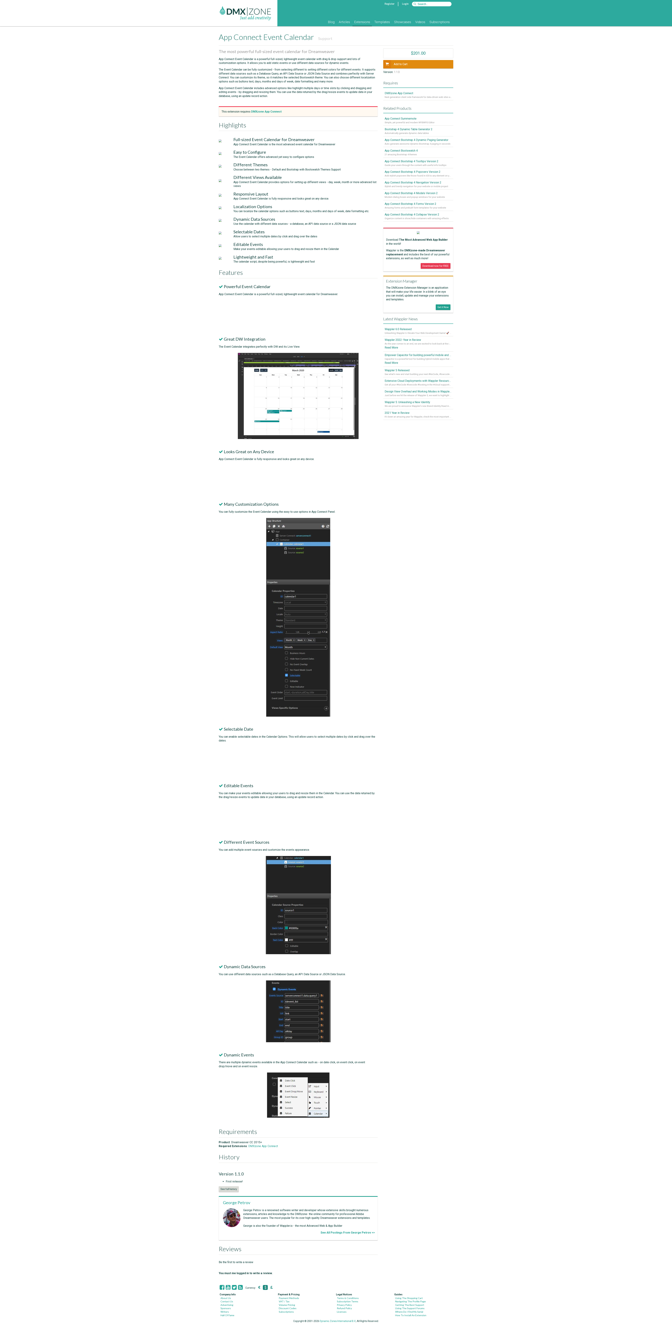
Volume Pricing (287, 1304)
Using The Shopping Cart (409, 1298)
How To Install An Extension (410, 1315)
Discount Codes (287, 1308)
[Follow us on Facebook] (222, 1287)
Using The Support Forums (410, 1308)
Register (389, 3)
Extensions (362, 22)
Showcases (402, 22)
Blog (331, 22)
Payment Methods (289, 1298)
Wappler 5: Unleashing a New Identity (407, 402)
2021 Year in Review (397, 413)
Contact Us (226, 1301)
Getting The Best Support (409, 1304)
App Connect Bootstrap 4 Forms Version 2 (410, 204)
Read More (391, 347)
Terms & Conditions (348, 1298)
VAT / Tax (284, 1301)
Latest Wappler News (400, 318)
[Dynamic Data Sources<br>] (298, 1041)
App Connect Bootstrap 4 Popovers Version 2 (412, 171)
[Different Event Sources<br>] (298, 953)
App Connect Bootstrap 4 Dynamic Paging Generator (416, 140)
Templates (382, 22)
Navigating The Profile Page (410, 1301)
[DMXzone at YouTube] (228, 1287)
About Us (225, 1298)
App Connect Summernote (400, 118)
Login (405, 3)
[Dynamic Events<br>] (298, 1116)
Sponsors (225, 1308)
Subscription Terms (347, 1301)
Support (325, 38)
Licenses (341, 1311)
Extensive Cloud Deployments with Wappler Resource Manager (418, 380)
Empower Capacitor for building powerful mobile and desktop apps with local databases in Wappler (418, 355)
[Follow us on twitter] (234, 1287)
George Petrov (236, 1202)
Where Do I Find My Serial (409, 1311)
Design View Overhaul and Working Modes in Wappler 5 (418, 391)
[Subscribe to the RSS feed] (240, 1287)
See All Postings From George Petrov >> (348, 1232)
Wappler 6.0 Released (398, 329)
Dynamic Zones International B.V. (338, 1321)
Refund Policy (344, 1308)
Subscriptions (439, 22)
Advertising (226, 1304)
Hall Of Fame (227, 1315)
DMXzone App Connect (263, 1146)
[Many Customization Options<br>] (298, 715)
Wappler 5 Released (397, 370)
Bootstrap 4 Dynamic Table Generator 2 (408, 129)
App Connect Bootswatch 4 (401, 150)
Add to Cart (400, 64)
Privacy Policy (344, 1304)
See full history (228, 1189)
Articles (344, 22)
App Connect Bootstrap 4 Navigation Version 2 (413, 182)
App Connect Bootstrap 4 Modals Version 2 (411, 193)
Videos (420, 22)
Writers (224, 1311)
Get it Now (443, 307)
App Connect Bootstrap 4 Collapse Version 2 (412, 214)
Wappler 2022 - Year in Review (403, 340)
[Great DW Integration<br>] (298, 438)
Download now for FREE (435, 265)
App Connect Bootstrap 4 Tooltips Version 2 (411, 161)
